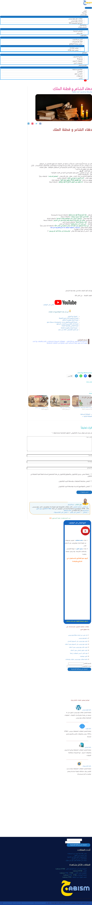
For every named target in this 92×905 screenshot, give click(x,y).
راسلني (85, 512)
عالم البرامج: (87, 747)
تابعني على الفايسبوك (61, 512)
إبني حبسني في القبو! (80, 855)
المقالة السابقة (86, 414)
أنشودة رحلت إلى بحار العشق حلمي (76, 869)
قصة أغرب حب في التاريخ (79, 859)
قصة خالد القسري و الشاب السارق (67, 324)
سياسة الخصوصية (28, 903)
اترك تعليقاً (75, 92)
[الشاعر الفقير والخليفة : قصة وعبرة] (82, 401)
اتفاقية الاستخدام (40, 903)
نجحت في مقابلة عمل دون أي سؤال (76, 860)
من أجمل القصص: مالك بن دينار (68, 330)
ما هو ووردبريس (83, 638)
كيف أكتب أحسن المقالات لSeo (79, 653)
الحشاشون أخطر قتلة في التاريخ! (77, 857)
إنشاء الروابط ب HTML (78, 875)
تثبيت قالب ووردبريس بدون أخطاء (78, 647)
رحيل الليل (39, 509)
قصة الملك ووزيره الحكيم (70, 320)
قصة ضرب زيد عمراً (65, 407)
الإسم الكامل (87, 663)
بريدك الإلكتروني (86, 666)
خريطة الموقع (7, 903)
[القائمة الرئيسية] (88, 8)
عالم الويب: (88, 728)
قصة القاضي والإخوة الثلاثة (70, 326)
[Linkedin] (28, 124)
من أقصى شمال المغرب (80, 507)
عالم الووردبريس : (86, 710)
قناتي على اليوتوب (48, 305)
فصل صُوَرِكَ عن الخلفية (80, 877)
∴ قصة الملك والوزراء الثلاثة (69, 328)
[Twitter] (36, 124)
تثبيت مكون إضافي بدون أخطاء (79, 650)
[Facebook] (40, 124)
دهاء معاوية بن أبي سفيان (41, 407)
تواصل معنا (17, 903)
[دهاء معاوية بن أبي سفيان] (38, 401)
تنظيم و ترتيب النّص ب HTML (76, 873)
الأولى (85, 871)
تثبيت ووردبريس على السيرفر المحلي (78, 641)
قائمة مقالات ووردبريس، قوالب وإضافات (76, 659)
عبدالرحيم (71, 505)
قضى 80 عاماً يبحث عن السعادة (77, 854)
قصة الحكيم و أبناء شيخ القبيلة (68, 318)
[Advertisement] (60, 147)
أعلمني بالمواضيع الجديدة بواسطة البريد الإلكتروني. (74, 486)
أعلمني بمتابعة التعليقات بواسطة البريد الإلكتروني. (74, 481)
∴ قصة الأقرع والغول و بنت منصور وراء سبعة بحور (62, 322)
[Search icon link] (91, 85)
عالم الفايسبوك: (86, 766)
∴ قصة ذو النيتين (73, 316)
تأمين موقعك (84, 656)
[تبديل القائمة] (44, 17)
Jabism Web (47, 509)
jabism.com (67, 510)
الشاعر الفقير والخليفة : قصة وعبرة (83, 407)
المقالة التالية (87, 416)
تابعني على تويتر (75, 512)
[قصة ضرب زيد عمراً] (60, 401)
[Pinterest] (32, 124)
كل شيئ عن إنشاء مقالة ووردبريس (78, 635)
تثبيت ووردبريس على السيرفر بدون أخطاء (76, 644)
